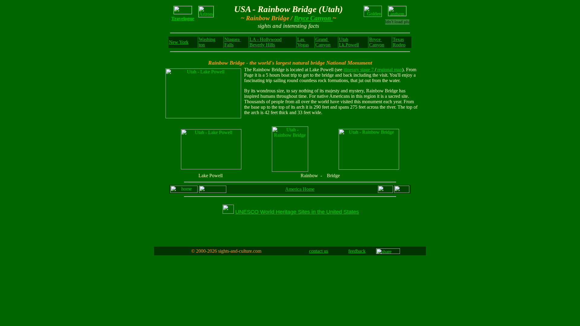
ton (202, 44)
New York (178, 42)
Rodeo (399, 44)
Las (301, 39)
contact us (318, 251)
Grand (322, 39)
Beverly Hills (262, 44)
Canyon (322, 44)
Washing (207, 39)
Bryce (375, 39)
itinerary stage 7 (359, 69)
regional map (389, 69)
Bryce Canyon (313, 17)
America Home (299, 189)
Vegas (303, 44)
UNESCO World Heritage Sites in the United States (297, 212)
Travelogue (182, 18)
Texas (398, 39)
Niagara (232, 39)
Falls (229, 44)
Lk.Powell (349, 44)
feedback (357, 251)
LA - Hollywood (266, 39)
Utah (343, 39)
